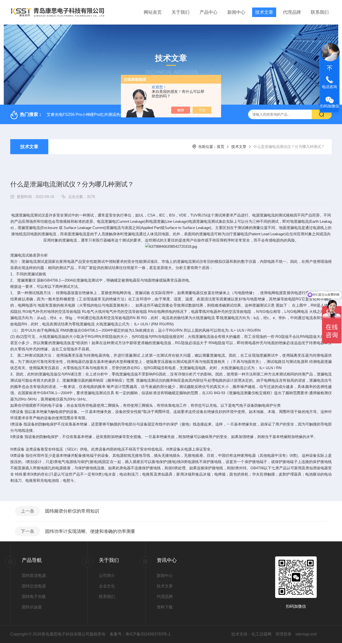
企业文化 (107, 586)
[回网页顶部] (329, 68)
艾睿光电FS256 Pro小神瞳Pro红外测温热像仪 (87, 114)
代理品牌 (292, 12)
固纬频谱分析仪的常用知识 (72, 511)
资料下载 (165, 607)
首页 (220, 146)
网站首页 (153, 12)
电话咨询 (329, 87)
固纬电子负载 (34, 596)
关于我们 (181, 12)
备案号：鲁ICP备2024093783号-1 (140, 634)
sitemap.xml (306, 634)
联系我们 (320, 12)
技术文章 (264, 12)
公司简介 (107, 575)
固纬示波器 (32, 607)
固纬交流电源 (34, 586)
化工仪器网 (261, 634)
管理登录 (283, 634)
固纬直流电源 (34, 575)
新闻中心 (236, 12)
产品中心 (209, 12)
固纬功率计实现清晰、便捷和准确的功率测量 (90, 531)
